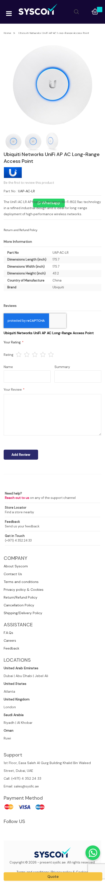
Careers (10, 640)
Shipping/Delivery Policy (23, 613)
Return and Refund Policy (20, 230)
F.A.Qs (8, 632)
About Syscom (16, 566)
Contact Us (13, 574)
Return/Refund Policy (20, 597)
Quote (53, 876)
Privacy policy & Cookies (23, 589)
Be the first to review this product (29, 183)
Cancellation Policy (19, 605)
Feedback (11, 648)
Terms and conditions (21, 582)
